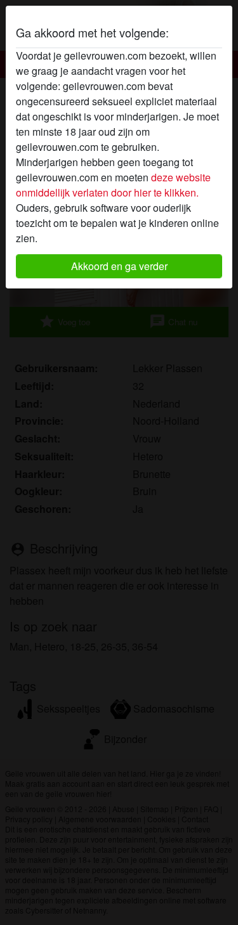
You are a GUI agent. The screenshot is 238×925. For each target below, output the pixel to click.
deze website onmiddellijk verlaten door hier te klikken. (113, 185)
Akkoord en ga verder (119, 266)
